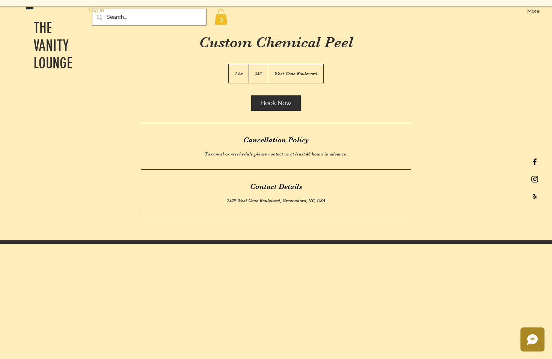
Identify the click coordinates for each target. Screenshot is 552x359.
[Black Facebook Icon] (534, 161)
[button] (221, 17)
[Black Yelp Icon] (534, 196)
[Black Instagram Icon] (534, 179)
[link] (276, 103)
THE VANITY (51, 36)
